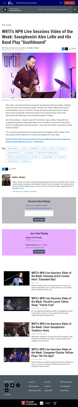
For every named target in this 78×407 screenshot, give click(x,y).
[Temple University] (29, 403)
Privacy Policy (64, 390)
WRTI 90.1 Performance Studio (17, 157)
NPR (44, 148)
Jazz (23, 148)
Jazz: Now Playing (39, 233)
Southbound (25, 161)
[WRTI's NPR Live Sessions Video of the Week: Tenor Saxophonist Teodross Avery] (16, 329)
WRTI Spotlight (6, 25)
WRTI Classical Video (35, 390)
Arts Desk (47, 382)
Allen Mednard (12, 161)
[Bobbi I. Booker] (6, 180)
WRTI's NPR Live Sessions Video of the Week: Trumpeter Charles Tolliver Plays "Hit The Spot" (52, 353)
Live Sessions (29, 153)
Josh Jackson (35, 359)
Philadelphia (34, 148)
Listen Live (32, 382)
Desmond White (47, 157)
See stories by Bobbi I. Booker (24, 191)
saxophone (62, 148)
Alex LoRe (35, 157)
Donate (70, 3)
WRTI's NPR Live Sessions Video (47, 153)
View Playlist (39, 219)
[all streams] (75, 9)
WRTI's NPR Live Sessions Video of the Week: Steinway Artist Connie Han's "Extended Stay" (51, 276)
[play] (5, 9)
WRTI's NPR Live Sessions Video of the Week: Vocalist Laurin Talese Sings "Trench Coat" (51, 302)
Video (52, 148)
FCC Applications (65, 386)
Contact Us (47, 386)
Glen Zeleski (61, 157)
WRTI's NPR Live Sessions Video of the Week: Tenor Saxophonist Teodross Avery (51, 327)
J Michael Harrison (14, 153)
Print (74, 48)
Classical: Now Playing (39, 201)
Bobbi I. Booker (34, 48)
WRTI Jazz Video (34, 386)
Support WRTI (48, 390)
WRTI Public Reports (66, 382)
